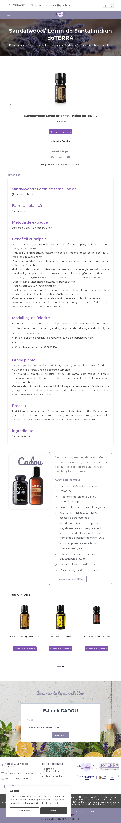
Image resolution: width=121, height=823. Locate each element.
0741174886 (18, 5)
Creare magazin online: (53, 819)
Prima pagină (17, 45)
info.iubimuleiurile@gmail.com (53, 5)
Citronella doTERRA (60, 636)
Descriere (14, 175)
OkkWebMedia (73, 819)
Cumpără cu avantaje (60, 132)
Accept (53, 810)
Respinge (24, 810)
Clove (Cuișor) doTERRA (24, 636)
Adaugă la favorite (60, 141)
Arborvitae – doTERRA (96, 636)
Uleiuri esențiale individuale (44, 45)
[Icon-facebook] (4, 786)
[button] (52, 157)
